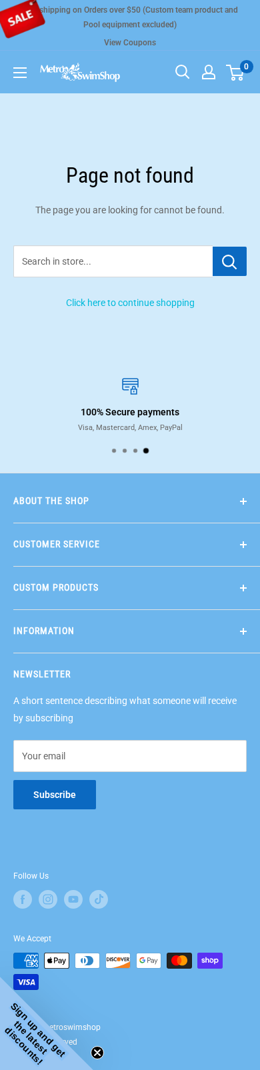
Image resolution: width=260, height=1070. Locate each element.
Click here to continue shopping (130, 302)
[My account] (208, 72)
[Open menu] (20, 72)
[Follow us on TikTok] (98, 899)
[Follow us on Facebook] (22, 899)
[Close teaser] (97, 1052)
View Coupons (130, 42)
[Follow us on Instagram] (48, 899)
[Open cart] (235, 73)
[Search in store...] (230, 261)
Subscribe (54, 794)
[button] (46, 1023)
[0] (235, 72)
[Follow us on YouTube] (73, 899)
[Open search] (182, 72)
